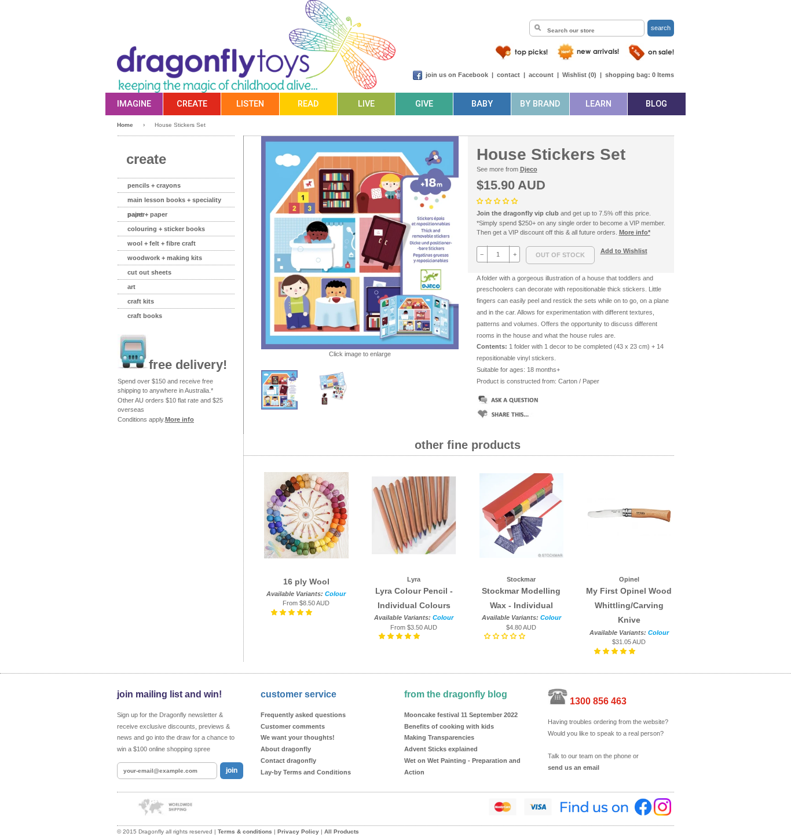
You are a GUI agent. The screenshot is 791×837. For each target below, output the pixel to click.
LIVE (366, 104)
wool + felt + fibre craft (161, 243)
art (131, 286)
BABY (482, 104)
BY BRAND (540, 104)
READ (308, 104)
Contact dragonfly (288, 760)
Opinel (629, 579)
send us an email (573, 767)
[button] (498, 201)
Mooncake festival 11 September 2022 (461, 714)
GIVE (424, 104)
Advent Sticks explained (441, 748)
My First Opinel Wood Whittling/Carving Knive (629, 605)
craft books (144, 315)
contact (508, 74)
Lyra (413, 579)
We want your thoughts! (298, 737)
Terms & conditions (245, 831)
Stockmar (521, 579)
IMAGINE (134, 104)
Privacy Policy (298, 831)
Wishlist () (579, 74)
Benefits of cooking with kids (449, 726)
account (541, 74)
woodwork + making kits (164, 257)
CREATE (192, 104)
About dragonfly (286, 748)
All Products (341, 831)
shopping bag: (627, 74)
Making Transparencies (439, 737)
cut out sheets (149, 272)
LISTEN (250, 104)
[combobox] (586, 28)
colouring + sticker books (166, 228)
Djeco (528, 169)
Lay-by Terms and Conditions (306, 772)
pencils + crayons (154, 185)
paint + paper (147, 214)
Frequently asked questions (303, 714)
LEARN (598, 104)
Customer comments (293, 726)
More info (179, 419)
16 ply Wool (306, 581)
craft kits (140, 301)
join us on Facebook (457, 74)
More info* (634, 232)
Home (125, 125)
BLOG (656, 104)
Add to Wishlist (623, 250)
